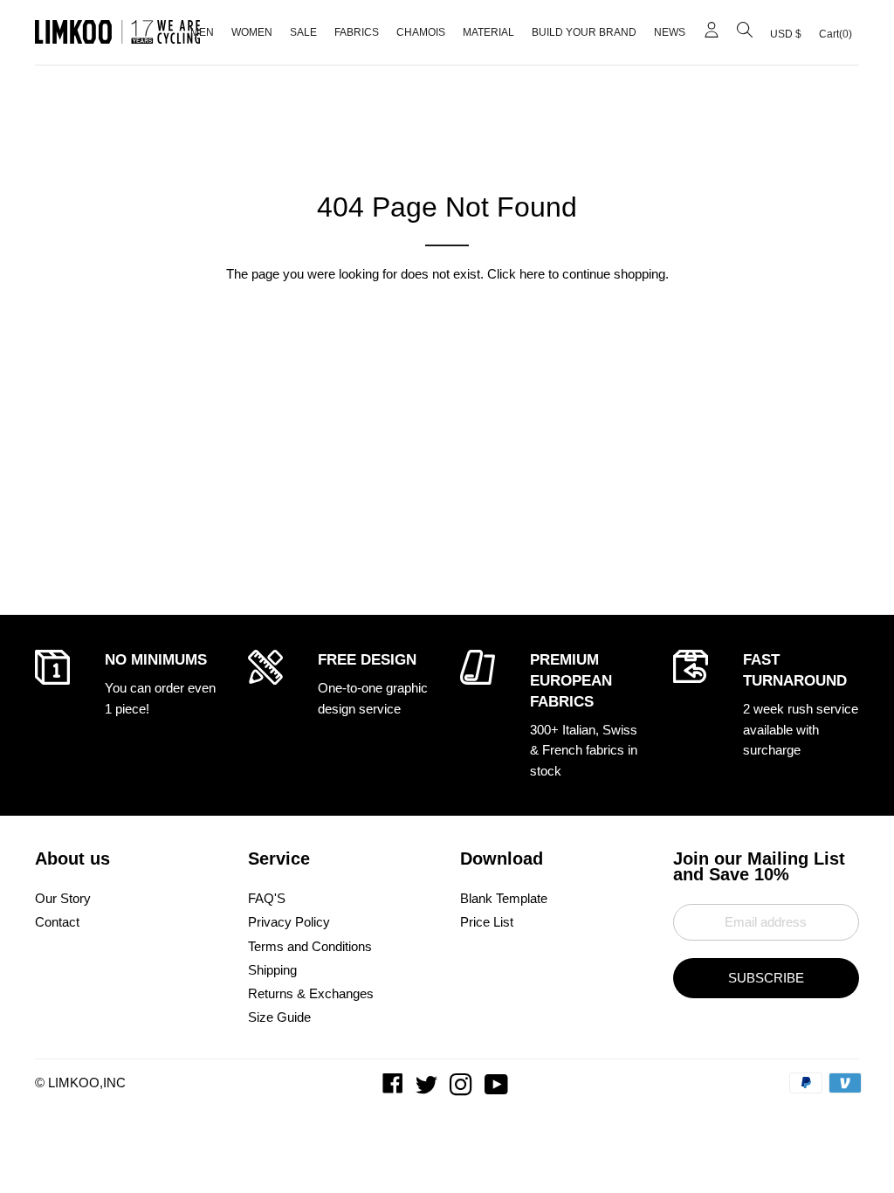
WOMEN (251, 32)
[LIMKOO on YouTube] (498, 1088)
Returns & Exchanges (311, 993)
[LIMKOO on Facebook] (394, 1088)
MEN (202, 32)
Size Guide (279, 1017)
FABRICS (356, 32)
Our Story (63, 898)
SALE (303, 32)
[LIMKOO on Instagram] (463, 1088)
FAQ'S (266, 898)
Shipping (272, 969)
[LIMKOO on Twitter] (428, 1088)
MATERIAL (488, 32)
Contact (57, 921)
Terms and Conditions (310, 946)
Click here (516, 273)
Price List (486, 921)
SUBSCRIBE (766, 977)
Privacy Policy (289, 921)
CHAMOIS (420, 32)
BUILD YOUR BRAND (584, 32)
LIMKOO (74, 1082)
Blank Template (503, 898)
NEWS (669, 32)
